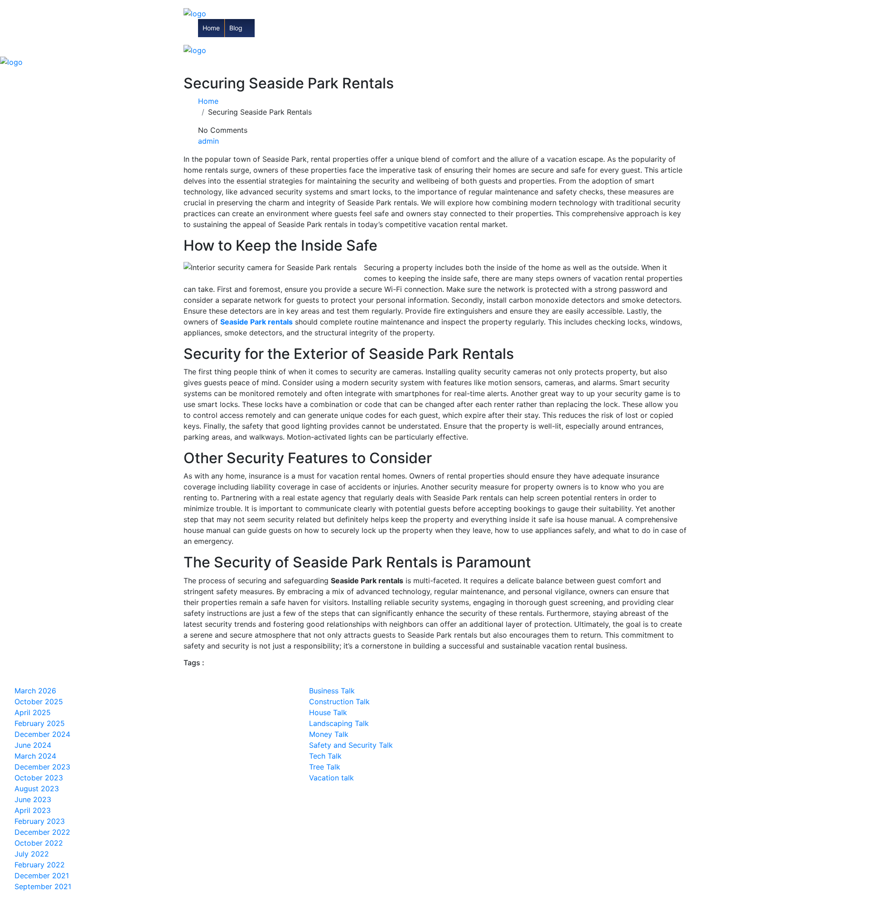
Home (211, 28)
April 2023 (32, 810)
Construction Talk (339, 701)
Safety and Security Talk (351, 745)
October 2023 (38, 777)
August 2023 (36, 788)
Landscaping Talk (339, 723)
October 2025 (38, 701)
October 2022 (38, 842)
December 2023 (42, 766)
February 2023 (39, 821)
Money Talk (328, 734)
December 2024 (42, 734)
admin (208, 140)
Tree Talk (324, 766)
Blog (235, 28)
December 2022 (42, 832)
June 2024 (32, 745)
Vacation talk (331, 777)
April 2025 (32, 712)
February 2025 (39, 723)
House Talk (328, 712)
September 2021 (42, 886)
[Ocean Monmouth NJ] (195, 12)
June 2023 (32, 799)
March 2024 (35, 755)
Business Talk (332, 690)
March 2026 (35, 690)
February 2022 (39, 864)
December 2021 (41, 875)
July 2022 (31, 853)
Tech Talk (325, 755)
